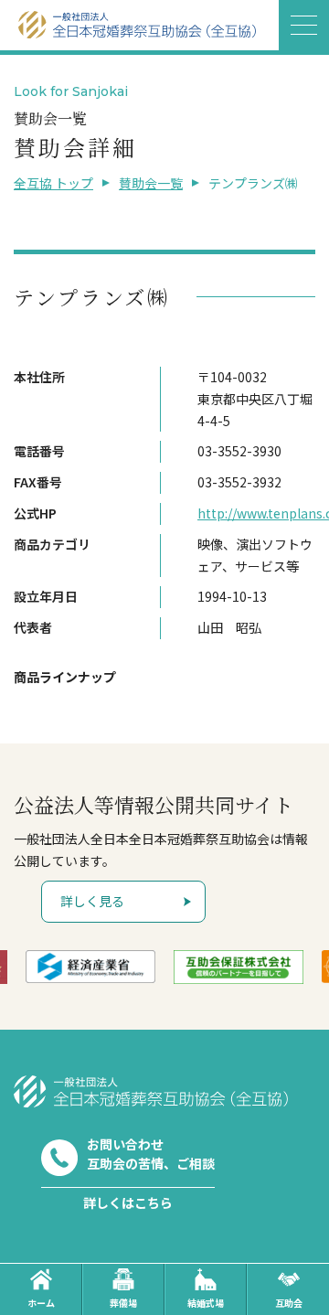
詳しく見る (92, 901)
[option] (90, 966)
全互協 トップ (53, 183)
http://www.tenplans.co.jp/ (256, 513)
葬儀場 (123, 1303)
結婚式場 (205, 1303)
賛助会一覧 (151, 183)
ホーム (41, 1303)
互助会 (288, 1303)
